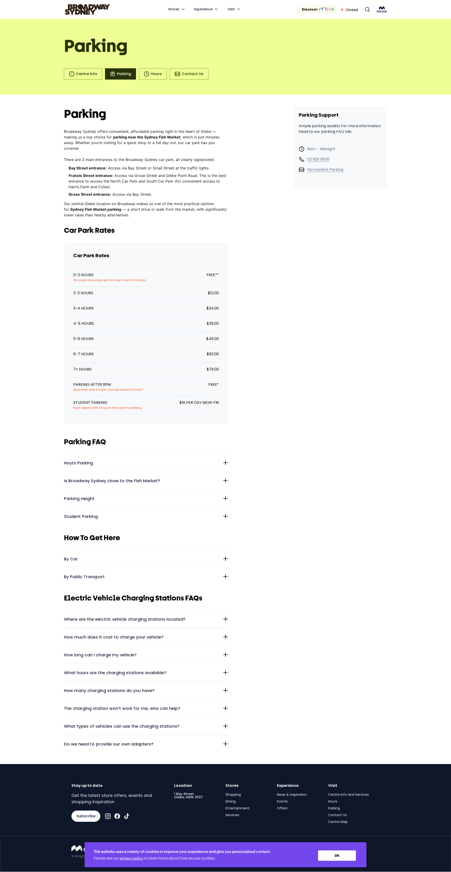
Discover (310, 9)
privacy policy (131, 858)
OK (336, 855)
